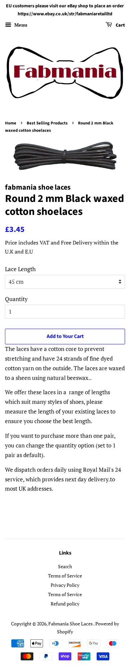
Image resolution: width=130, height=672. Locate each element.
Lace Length (20, 269)
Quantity (16, 299)
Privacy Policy (65, 585)
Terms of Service (65, 576)
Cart (120, 25)
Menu (20, 25)
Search (65, 566)
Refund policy (65, 603)
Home (10, 123)
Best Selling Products (47, 123)
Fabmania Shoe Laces (70, 623)
